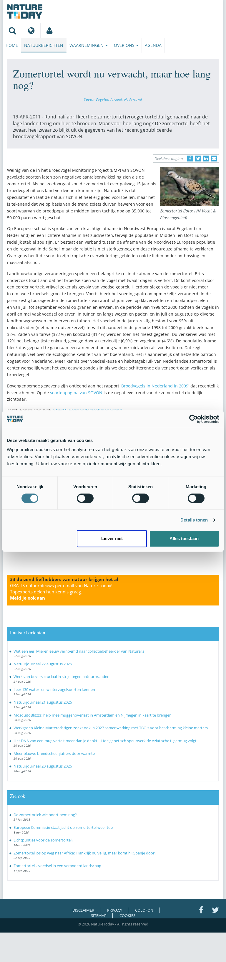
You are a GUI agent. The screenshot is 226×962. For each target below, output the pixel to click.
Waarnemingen (87, 45)
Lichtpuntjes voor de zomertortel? (43, 840)
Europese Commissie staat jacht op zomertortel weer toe (63, 827)
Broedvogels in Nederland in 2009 (154, 386)
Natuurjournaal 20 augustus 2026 (43, 766)
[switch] (85, 498)
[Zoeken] (12, 30)
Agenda (153, 45)
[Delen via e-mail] (214, 158)
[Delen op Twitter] (198, 158)
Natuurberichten (43, 45)
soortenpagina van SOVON (77, 392)
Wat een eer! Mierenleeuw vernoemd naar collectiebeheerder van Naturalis (79, 651)
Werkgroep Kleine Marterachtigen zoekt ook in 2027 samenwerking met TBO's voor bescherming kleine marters (111, 727)
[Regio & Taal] (31, 30)
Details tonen (194, 519)
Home (12, 45)
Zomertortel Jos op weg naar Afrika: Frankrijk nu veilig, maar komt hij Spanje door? (85, 853)
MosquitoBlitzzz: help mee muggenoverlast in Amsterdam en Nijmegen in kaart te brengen (93, 715)
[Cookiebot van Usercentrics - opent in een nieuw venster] (193, 419)
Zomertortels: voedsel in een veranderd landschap (57, 865)
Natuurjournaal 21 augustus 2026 (43, 702)
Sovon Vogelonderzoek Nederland (113, 99)
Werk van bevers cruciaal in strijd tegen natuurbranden (61, 676)
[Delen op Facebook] (190, 158)
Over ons (125, 45)
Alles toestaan (184, 538)
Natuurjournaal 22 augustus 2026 (43, 663)
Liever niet (112, 538)
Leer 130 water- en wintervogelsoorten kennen (54, 689)
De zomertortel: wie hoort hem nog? (45, 814)
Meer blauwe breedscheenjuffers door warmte (54, 753)
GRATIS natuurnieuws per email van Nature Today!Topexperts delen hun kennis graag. (61, 592)
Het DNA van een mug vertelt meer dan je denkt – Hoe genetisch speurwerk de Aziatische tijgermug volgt (105, 740)
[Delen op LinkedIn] (206, 158)
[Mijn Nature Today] (49, 30)
